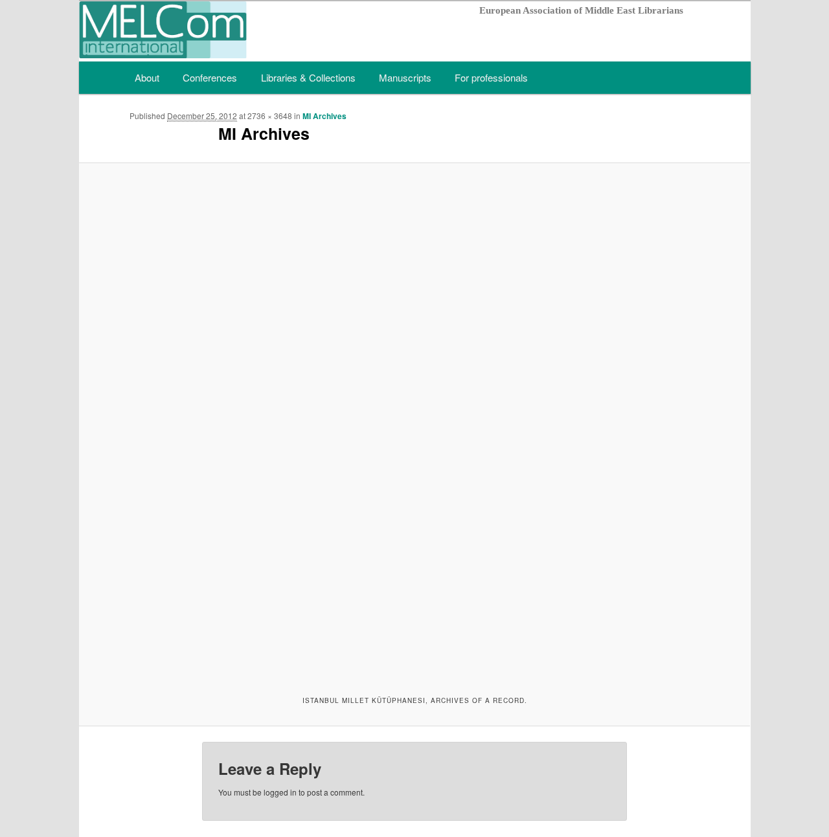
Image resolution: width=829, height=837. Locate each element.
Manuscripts (405, 77)
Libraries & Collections (308, 77)
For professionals (491, 77)
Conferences (210, 77)
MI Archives (324, 116)
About (147, 77)
